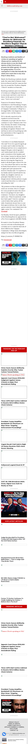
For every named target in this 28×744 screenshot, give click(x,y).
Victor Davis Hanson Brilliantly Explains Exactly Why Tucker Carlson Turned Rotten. (12, 370)
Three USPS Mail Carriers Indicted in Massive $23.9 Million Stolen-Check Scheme (14, 403)
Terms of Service (14, 723)
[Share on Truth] (7, 51)
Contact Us (14, 730)
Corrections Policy (14, 725)
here (3, 34)
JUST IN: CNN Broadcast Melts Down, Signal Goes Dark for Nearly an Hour (13, 484)
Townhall (4, 211)
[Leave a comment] (4, 734)
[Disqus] (14, 288)
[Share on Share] (20, 51)
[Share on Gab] (13, 51)
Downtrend (8, 240)
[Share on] (26, 51)
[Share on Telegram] (16, 51)
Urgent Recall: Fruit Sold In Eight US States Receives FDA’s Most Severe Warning (13, 446)
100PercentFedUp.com (18, 733)
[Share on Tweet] (23, 51)
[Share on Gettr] (10, 51)
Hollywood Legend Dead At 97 (13, 465)
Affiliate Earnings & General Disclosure (14, 727)
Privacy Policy (14, 722)
